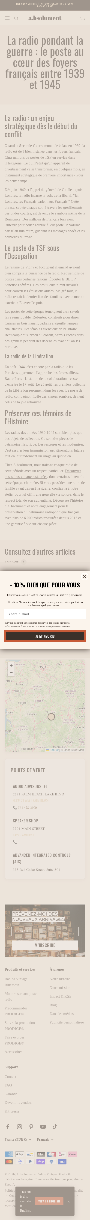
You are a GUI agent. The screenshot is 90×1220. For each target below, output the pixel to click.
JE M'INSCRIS (45, 636)
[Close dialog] (84, 576)
